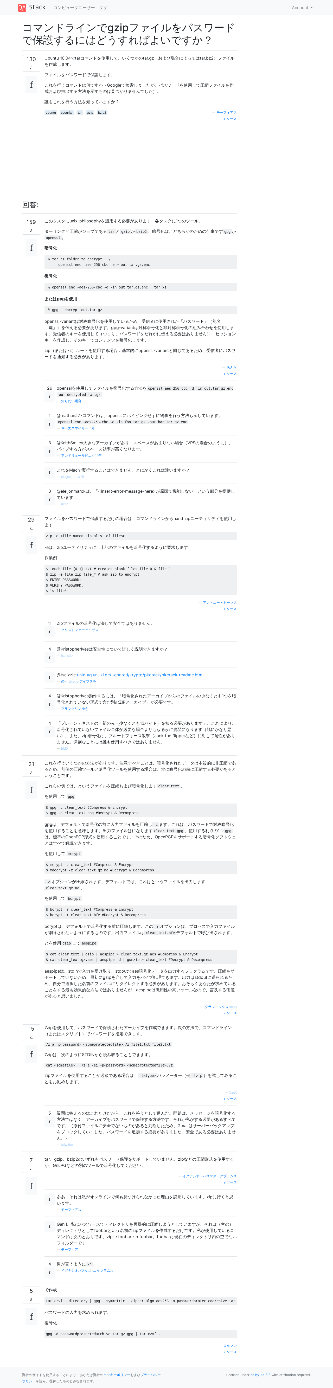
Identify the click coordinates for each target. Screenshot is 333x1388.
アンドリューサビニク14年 (81, 456)
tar (80, 112)
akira (64, 504)
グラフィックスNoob (221, 1007)
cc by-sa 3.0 (261, 1375)
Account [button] (301, 7)
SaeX (233, 1092)
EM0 (64, 748)
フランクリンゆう (74, 709)
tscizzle (67, 656)
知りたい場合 (71, 401)
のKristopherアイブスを (78, 681)
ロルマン (230, 1346)
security (67, 112)
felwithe (67, 1145)
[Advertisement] (140, 157)
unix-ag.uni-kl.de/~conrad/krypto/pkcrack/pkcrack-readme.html (140, 674)
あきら (232, 367)
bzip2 (102, 112)
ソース (231, 119)
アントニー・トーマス (220, 603)
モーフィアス (226, 112)
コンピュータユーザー (74, 7)
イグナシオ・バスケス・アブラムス (210, 1176)
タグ (103, 7)
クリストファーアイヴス (79, 630)
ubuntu (51, 112)
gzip (90, 112)
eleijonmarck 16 (72, 477)
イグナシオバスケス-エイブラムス (87, 1271)
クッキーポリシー (116, 1375)
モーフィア (69, 1249)
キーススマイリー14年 (78, 428)
